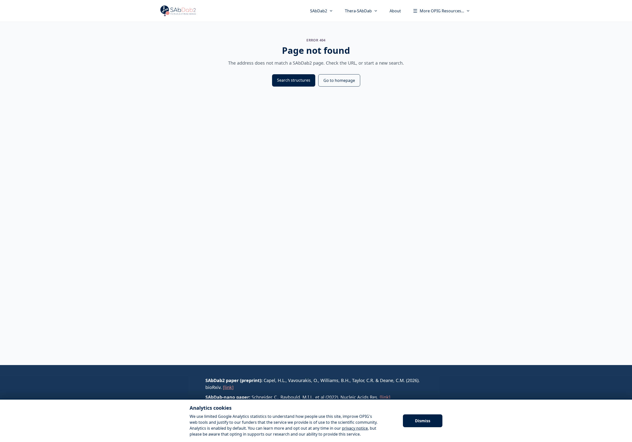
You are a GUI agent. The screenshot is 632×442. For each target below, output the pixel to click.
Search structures (293, 80)
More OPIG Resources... (442, 11)
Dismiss (422, 421)
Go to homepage (339, 80)
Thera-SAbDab (358, 11)
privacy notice (355, 428)
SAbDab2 (318, 11)
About (395, 11)
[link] (228, 387)
